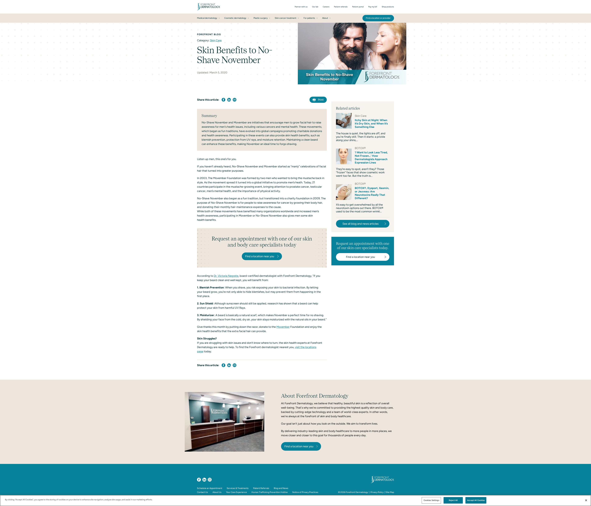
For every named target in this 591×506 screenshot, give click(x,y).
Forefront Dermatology (357, 492)
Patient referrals (341, 7)
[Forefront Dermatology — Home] (208, 6)
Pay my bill (372, 7)
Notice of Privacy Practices (305, 492)
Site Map (390, 492)
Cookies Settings (431, 500)
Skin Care (216, 40)
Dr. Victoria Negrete (226, 276)
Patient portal (358, 7)
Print (321, 99)
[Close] (586, 500)
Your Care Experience (236, 492)
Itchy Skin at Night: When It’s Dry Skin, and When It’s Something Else (371, 123)
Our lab (315, 7)
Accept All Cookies (476, 500)
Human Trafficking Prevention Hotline (269, 492)
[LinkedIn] (204, 480)
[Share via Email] (234, 100)
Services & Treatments (238, 488)
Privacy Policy (377, 492)
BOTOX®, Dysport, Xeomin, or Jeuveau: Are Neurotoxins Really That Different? (372, 193)
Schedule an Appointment (209, 488)
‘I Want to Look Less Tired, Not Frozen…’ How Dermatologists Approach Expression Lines (371, 157)
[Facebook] (199, 480)
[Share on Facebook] (223, 100)
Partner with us (301, 7)
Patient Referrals (261, 488)
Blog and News (281, 488)
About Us (217, 492)
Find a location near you (298, 446)
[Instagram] (210, 480)
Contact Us (202, 492)
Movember (283, 327)
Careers (326, 7)
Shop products (388, 7)
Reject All (453, 500)
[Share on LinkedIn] (229, 100)
